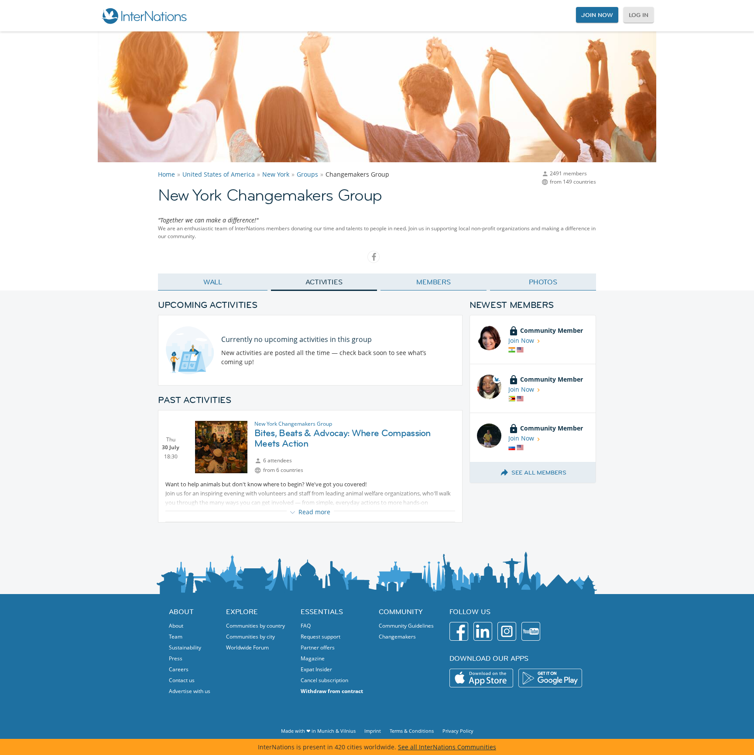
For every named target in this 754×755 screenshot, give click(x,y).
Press (175, 658)
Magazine (313, 658)
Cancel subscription (324, 680)
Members (433, 281)
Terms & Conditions (412, 731)
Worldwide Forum (247, 647)
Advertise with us (189, 691)
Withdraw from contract (332, 691)
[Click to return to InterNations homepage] (144, 15)
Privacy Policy (457, 731)
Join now (597, 15)
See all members (538, 472)
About (176, 625)
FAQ (306, 625)
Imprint (372, 731)
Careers (178, 669)
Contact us (182, 680)
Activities (324, 281)
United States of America (218, 174)
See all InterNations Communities (447, 747)
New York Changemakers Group (293, 423)
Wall (213, 281)
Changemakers (397, 636)
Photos (543, 281)
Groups (307, 174)
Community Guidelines (406, 625)
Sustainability (185, 647)
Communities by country (255, 625)
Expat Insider (316, 669)
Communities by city (250, 636)
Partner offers (318, 647)
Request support (320, 636)
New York (275, 174)
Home (166, 174)
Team (175, 636)
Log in (638, 15)
